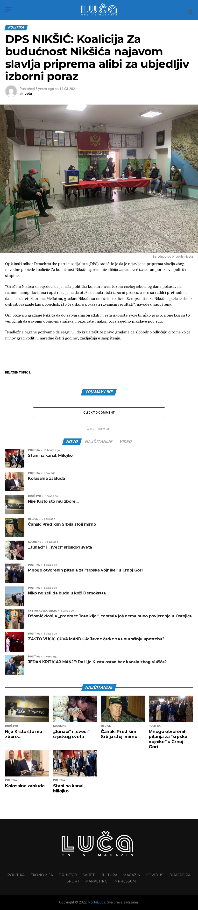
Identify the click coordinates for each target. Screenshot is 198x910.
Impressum (124, 881)
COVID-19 (154, 875)
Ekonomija (41, 875)
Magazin (132, 875)
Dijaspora (180, 875)
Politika (16, 875)
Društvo (68, 875)
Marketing (96, 881)
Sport (73, 881)
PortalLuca (96, 902)
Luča (28, 93)
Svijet (89, 875)
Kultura (108, 875)
